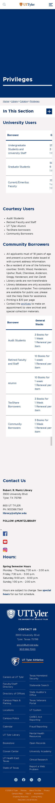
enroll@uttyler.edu (27, 645)
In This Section (18, 111)
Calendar (8, 726)
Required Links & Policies (27, 800)
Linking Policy (36, 797)
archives (26, 304)
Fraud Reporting (38, 726)
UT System (35, 710)
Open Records (37, 743)
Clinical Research (38, 759)
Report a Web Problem (37, 767)
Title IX (28, 793)
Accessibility (38, 793)
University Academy (40, 751)
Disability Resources (20, 797)
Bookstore (8, 743)
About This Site (35, 790)
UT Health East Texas (11, 759)
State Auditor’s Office (37, 693)
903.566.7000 (27, 649)
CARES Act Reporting (35, 718)
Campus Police (11, 718)
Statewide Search (39, 685)
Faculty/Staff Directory (10, 685)
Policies (23, 790)
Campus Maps (17, 793)
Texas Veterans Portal (37, 701)
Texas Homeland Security (38, 677)
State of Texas (11, 768)
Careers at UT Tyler (13, 677)
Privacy (47, 790)
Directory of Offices (14, 693)
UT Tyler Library (11, 735)
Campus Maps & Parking (12, 701)
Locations (8, 710)
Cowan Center (11, 751)
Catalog (24, 102)
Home (6, 102)
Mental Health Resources (36, 734)
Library (14, 102)
